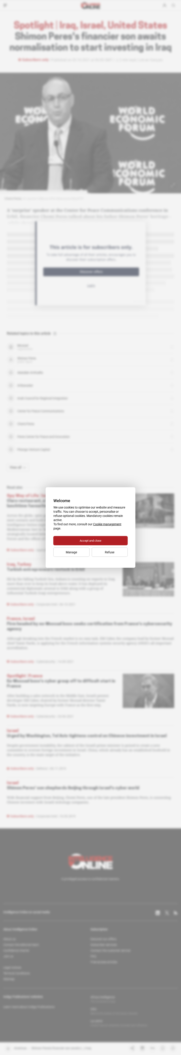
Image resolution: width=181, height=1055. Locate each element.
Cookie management (107, 524)
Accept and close (90, 540)
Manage (71, 552)
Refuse (109, 552)
